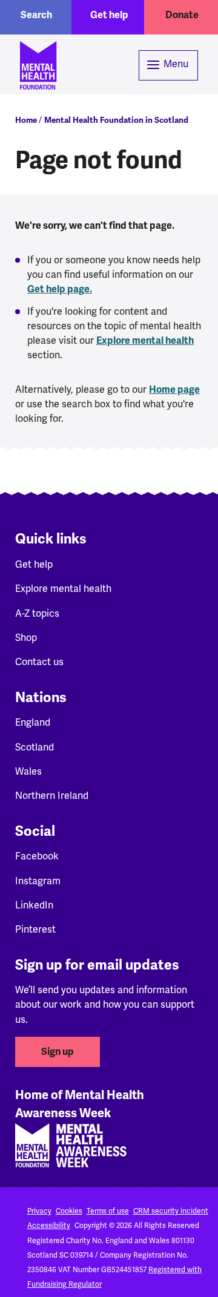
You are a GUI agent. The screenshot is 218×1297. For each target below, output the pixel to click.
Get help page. (59, 289)
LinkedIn (34, 905)
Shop (26, 637)
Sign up (57, 1052)
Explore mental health (145, 341)
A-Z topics (37, 613)
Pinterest (35, 929)
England (32, 722)
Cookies (69, 1211)
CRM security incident (170, 1211)
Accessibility (48, 1225)
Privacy (39, 1211)
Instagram (38, 881)
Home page (174, 390)
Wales (28, 771)
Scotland (34, 747)
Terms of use (108, 1211)
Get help (109, 15)
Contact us (39, 661)
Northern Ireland (51, 795)
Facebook (37, 856)
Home (26, 120)
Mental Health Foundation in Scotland (116, 120)
